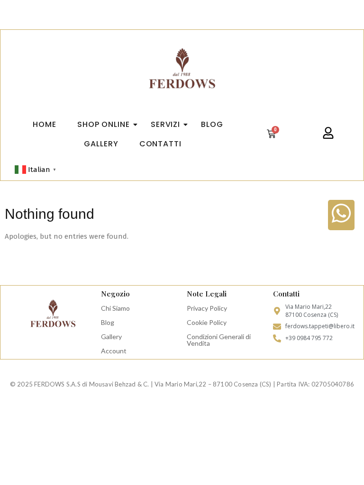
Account (114, 351)
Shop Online (103, 124)
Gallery (111, 336)
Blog (107, 322)
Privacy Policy (207, 308)
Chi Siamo (115, 308)
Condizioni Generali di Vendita (219, 339)
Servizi (165, 124)
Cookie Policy (207, 322)
